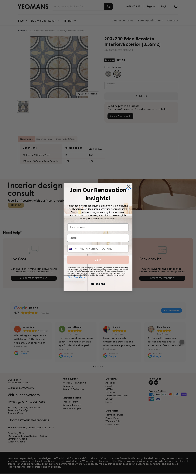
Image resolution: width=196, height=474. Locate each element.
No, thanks (98, 284)
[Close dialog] (128, 186)
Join (98, 260)
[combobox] (73, 248)
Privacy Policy (73, 277)
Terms (82, 277)
